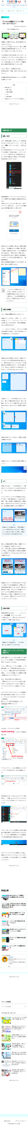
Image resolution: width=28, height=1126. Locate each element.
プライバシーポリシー (20, 1121)
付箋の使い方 (8, 87)
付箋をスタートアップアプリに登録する (14, 98)
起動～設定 (9, 89)
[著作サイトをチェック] (9, 966)
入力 (7, 94)
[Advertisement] (14, 116)
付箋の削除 (9, 96)
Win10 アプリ (6, 17)
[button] (25, 1006)
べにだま (10, 957)
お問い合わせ (7, 1121)
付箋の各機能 (9, 92)
